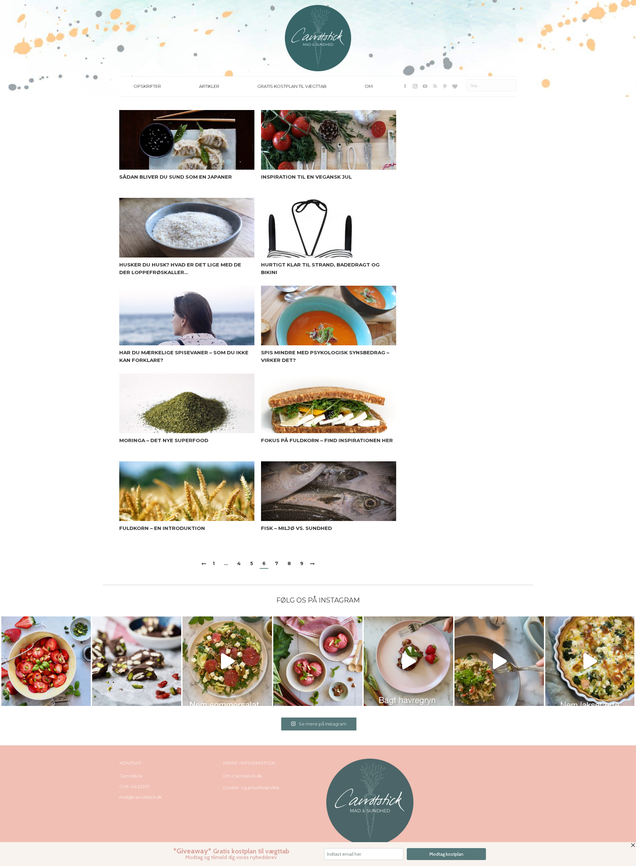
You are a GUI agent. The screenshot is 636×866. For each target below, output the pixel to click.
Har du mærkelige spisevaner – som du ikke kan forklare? (183, 356)
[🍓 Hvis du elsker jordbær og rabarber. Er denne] (408, 661)
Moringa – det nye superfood (163, 440)
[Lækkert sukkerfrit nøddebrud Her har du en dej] (137, 661)
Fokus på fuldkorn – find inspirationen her (327, 440)
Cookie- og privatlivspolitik (251, 787)
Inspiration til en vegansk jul (306, 177)
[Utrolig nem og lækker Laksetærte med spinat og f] (590, 661)
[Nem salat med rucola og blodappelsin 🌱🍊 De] (227, 661)
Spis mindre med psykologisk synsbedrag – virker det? (325, 356)
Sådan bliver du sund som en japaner (175, 177)
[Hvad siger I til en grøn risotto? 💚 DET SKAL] (499, 661)
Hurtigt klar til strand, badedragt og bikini (320, 268)
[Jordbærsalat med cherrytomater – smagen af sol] (46, 661)
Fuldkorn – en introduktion (162, 528)
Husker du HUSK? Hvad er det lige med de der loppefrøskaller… (180, 268)
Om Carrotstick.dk (242, 776)
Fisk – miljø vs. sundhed (296, 528)
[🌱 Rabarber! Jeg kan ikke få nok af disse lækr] (318, 661)
